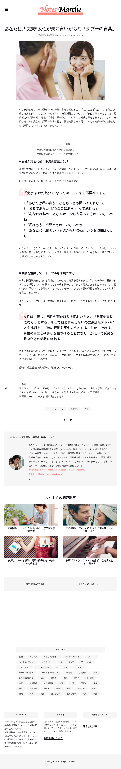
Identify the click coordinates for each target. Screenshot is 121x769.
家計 (21, 688)
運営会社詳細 (90, 726)
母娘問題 (81, 688)
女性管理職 (48, 683)
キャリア (33, 657)
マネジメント (24, 667)
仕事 (95, 672)
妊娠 (61, 683)
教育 (69, 688)
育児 (42, 694)
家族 (95, 683)
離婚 (95, 694)
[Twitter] (5, 388)
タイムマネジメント (27, 662)
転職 (84, 694)
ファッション (86, 662)
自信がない (55, 694)
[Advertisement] (61, 620)
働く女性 (90, 678)
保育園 (53, 678)
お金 (21, 657)
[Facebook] (5, 381)
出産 (21, 683)
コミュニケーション (55, 409)
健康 (65, 678)
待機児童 (33, 688)
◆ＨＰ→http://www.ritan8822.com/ (45, 474)
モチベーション (62, 667)
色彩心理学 (71, 694)
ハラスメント (47, 662)
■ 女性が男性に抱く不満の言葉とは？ (56, 149)
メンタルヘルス (43, 667)
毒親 (93, 688)
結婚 (21, 694)
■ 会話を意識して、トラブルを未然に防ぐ (58, 153)
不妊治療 (68, 672)
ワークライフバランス (49, 672)
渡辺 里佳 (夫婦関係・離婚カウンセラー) (54, 35)
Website (29, 479)
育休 (31, 694)
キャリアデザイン (51, 657)
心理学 (46, 688)
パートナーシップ (67, 662)
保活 (42, 678)
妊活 (72, 683)
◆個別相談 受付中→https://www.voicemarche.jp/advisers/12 (57, 469)
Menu (6, 9)
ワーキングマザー (26, 672)
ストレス (91, 657)
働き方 (76, 678)
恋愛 (86, 409)
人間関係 (82, 672)
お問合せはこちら (53, 738)
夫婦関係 (74, 409)
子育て (83, 683)
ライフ (78, 667)
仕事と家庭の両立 (26, 678)
